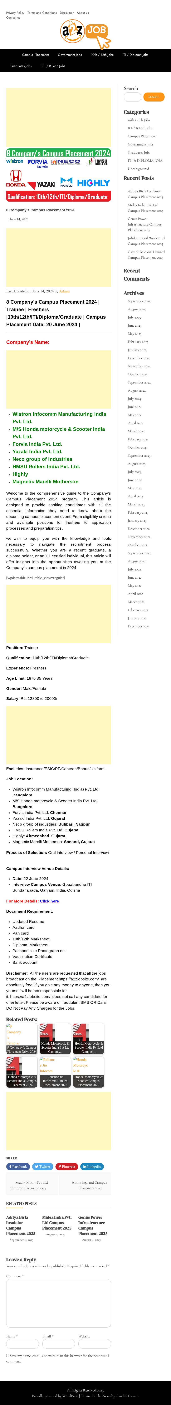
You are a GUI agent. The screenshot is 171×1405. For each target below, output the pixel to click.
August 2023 (137, 463)
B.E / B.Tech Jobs (53, 66)
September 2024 (139, 382)
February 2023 (138, 512)
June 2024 (135, 406)
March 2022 (136, 601)
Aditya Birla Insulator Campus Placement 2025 (20, 1225)
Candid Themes (127, 1396)
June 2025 (134, 325)
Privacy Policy (15, 12)
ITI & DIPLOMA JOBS (145, 160)
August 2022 (137, 561)
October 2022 (137, 545)
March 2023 (136, 504)
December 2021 (138, 626)
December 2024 (139, 358)
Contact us (13, 17)
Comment (15, 1276)
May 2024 (135, 414)
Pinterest (68, 1166)
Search (131, 88)
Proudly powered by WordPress (55, 1396)
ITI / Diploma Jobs (135, 54)
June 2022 (134, 577)
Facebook (19, 1166)
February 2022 (138, 610)
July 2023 (134, 471)
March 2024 (136, 431)
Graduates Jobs (20, 66)
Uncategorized (138, 168)
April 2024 (135, 423)
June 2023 (134, 480)
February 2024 (138, 439)
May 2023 (134, 488)
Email (48, 1336)
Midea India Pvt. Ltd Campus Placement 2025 (57, 1222)
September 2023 (139, 455)
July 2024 (134, 398)
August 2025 (137, 309)
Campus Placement (35, 54)
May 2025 (134, 333)
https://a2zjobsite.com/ (79, 979)
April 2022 (135, 593)
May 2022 (134, 585)
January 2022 (137, 618)
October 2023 (137, 447)
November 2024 (139, 366)
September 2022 (139, 553)
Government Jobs (70, 54)
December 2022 (139, 528)
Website (84, 1336)
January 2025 (137, 349)
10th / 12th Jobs (102, 54)
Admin (64, 291)
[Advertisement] (58, 117)
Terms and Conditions (42, 12)
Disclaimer (67, 12)
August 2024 (137, 390)
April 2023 (135, 496)
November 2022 (139, 536)
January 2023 (137, 520)
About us (83, 12)
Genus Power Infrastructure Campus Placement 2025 (93, 1225)
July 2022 (134, 569)
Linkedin (93, 1166)
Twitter (44, 1166)
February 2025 (138, 341)
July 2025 (134, 317)
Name (12, 1336)
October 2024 (137, 374)
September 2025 (139, 301)
